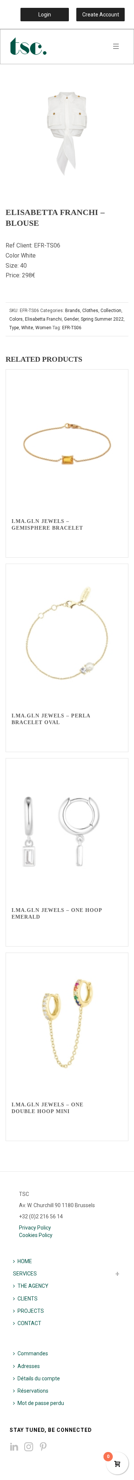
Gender (71, 319)
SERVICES (25, 1274)
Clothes (90, 310)
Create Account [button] (100, 15)
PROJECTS (30, 1311)
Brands (72, 310)
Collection (110, 310)
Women (43, 327)
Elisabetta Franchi (43, 319)
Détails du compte (38, 1378)
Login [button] (44, 15)
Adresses (28, 1366)
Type (14, 327)
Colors (16, 319)
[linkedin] (14, 1447)
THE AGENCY (32, 1286)
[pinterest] (43, 1447)
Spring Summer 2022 (102, 319)
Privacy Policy (35, 1228)
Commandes (32, 1353)
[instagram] (28, 1447)
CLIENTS (27, 1299)
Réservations (32, 1391)
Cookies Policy (35, 1235)
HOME (24, 1261)
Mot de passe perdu (40, 1403)
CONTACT (29, 1323)
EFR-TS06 (72, 327)
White (27, 327)
